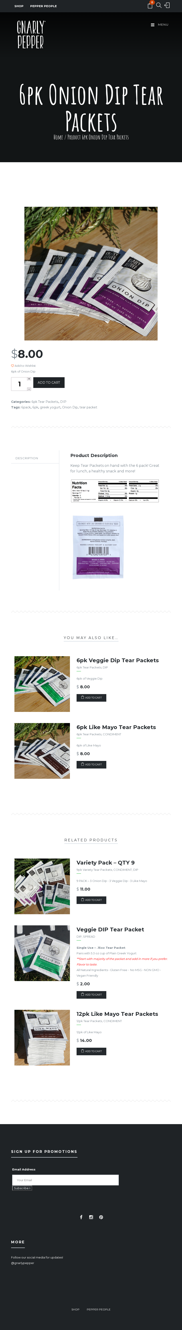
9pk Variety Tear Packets (94, 869)
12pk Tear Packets (89, 1021)
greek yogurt (50, 407)
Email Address (24, 1169)
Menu (163, 24)
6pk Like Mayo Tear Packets (116, 727)
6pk (35, 407)
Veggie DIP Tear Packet (110, 929)
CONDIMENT (112, 734)
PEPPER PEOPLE (43, 6)
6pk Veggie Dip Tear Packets (118, 660)
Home (58, 137)
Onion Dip (70, 407)
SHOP (19, 6)
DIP (63, 402)
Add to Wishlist (25, 365)
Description (27, 458)
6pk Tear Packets (45, 402)
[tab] (35, 458)
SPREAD (89, 936)
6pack (26, 407)
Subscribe (21, 1188)
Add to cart (49, 383)
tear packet (88, 407)
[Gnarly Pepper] (31, 35)
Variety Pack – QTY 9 (106, 862)
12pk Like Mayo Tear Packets (117, 1014)
